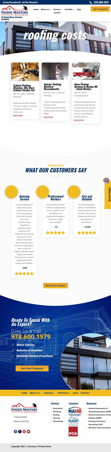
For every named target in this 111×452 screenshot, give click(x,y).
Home (36, 10)
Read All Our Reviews (55, 285)
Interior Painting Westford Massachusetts (52, 86)
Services (56, 10)
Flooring (56, 418)
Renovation (58, 408)
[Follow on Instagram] (24, 431)
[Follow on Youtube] (28, 431)
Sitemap (32, 446)
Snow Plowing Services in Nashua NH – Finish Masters (85, 86)
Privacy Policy (44, 446)
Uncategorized (81, 95)
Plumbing (57, 411)
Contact (57, 13)
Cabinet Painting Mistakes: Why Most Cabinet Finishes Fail (23, 87)
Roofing (56, 415)
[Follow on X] (20, 431)
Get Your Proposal (32, 368)
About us (45, 10)
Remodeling (58, 421)
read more (18, 115)
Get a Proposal (100, 9)
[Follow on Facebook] (15, 431)
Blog (79, 10)
